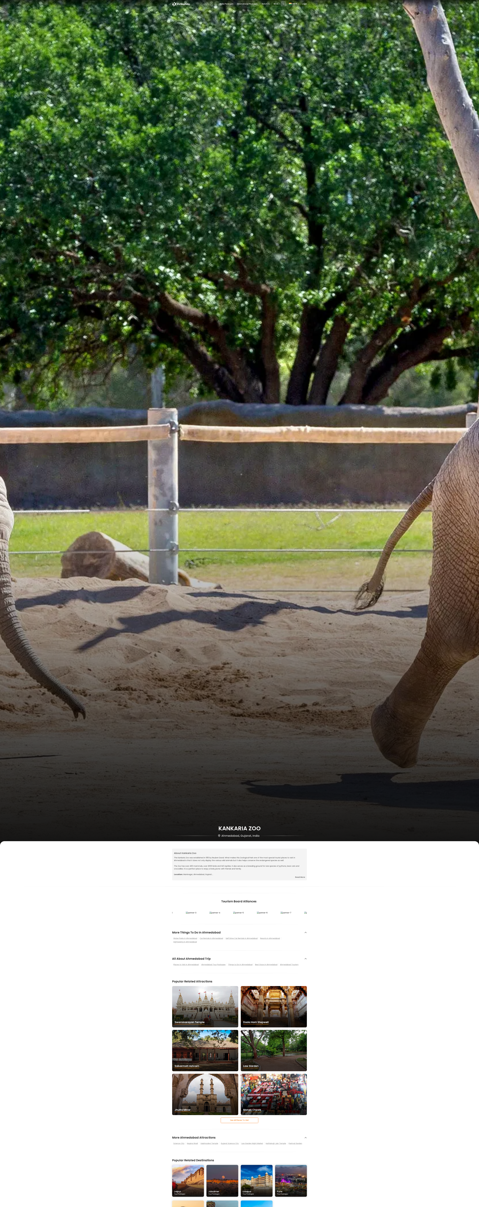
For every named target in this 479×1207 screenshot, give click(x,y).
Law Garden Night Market (252, 1143)
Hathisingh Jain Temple (276, 1143)
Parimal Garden (295, 1143)
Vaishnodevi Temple (209, 1143)
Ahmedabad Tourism (289, 964)
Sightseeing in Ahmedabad (185, 942)
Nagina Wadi (192, 1143)
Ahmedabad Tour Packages (213, 964)
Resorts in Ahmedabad (270, 938)
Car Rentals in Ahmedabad (211, 938)
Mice (276, 4)
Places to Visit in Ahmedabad (186, 964)
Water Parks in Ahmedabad (185, 938)
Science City (178, 1143)
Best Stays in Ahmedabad (266, 964)
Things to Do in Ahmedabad (240, 964)
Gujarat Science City (230, 1143)
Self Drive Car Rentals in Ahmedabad (242, 938)
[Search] (283, 3)
